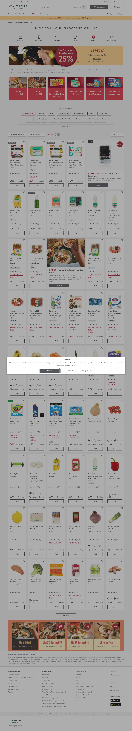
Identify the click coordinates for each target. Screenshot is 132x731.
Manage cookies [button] (87, 371)
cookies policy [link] (61, 365)
